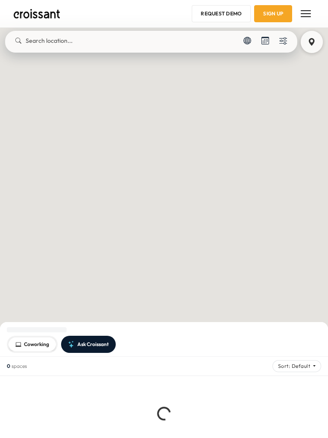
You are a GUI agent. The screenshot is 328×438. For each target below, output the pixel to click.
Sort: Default (295, 366)
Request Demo (221, 13)
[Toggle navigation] (305, 13)
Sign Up (273, 13)
